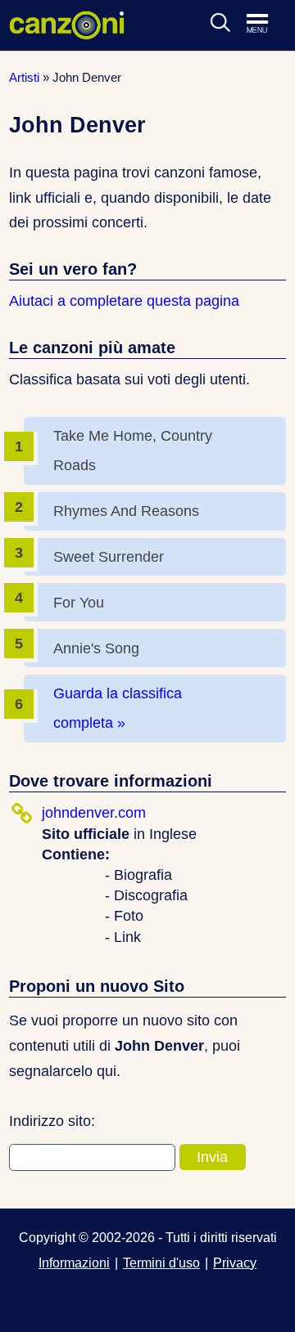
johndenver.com (94, 813)
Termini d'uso (161, 1262)
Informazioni (74, 1262)
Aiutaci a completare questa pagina (124, 301)
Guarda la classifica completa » (117, 708)
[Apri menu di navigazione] (265, 24)
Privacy (234, 1262)
